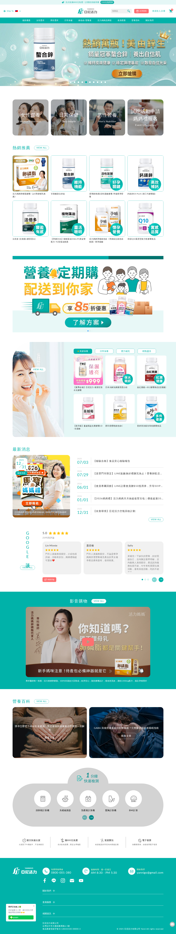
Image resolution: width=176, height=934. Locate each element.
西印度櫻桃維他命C (114, 426)
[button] (71, 82)
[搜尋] (129, 11)
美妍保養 (83, 351)
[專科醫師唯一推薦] (88, 642)
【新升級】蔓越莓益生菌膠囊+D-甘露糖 (88, 427)
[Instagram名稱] (63, 880)
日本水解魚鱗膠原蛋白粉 (116, 387)
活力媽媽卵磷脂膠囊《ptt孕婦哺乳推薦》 (29, 195)
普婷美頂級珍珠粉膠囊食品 (149, 426)
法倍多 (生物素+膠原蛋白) (24, 239)
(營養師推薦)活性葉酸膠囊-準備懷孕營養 (106, 195)
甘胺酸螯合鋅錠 (58, 194)
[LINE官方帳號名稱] (54, 880)
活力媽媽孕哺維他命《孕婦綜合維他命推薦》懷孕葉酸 (106, 240)
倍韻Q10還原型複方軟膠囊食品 (142, 239)
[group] (50, 732)
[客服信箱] (72, 880)
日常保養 (104, 351)
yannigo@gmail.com (150, 872)
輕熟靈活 (146, 351)
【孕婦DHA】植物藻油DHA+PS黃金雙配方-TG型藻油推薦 (68, 240)
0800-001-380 (61, 872)
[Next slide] (161, 579)
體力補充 (125, 351)
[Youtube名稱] (81, 880)
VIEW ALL (41, 148)
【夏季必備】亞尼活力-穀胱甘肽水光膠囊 (88, 388)
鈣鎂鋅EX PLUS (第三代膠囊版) (141, 194)
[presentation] (3, 54)
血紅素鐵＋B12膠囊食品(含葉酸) (151, 387)
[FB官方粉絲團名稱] (45, 880)
